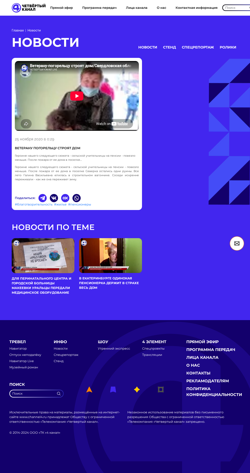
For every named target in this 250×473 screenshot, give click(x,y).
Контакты (198, 373)
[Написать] (237, 243)
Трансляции (152, 354)
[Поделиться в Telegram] (42, 198)
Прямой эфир (61, 8)
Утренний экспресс (114, 348)
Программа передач (99, 8)
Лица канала (136, 8)
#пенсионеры (79, 204)
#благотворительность (34, 204)
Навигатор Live (21, 361)
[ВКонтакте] (54, 198)
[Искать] (59, 393)
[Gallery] (77, 96)
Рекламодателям (207, 381)
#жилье (60, 204)
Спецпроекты (153, 348)
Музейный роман (23, 367)
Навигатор (18, 348)
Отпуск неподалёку (25, 354)
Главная (18, 30)
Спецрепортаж (198, 47)
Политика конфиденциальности (214, 391)
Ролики (228, 47)
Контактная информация (197, 8)
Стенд (169, 47)
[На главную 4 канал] (29, 7)
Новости (34, 30)
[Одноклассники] (65, 198)
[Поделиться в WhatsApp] (76, 198)
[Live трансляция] (18, 455)
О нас (161, 8)
